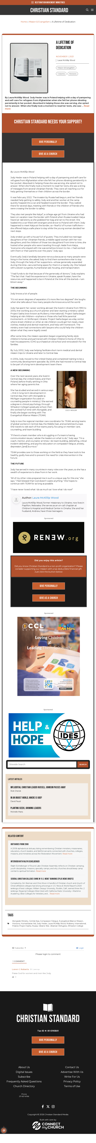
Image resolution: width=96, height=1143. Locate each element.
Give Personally (48, 142)
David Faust (15, 801)
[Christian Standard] (49, 10)
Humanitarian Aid (28, 923)
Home (24, 22)
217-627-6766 (24, 1096)
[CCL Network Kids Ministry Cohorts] (48, 656)
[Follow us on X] (48, 1106)
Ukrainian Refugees (58, 926)
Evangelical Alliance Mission (71, 921)
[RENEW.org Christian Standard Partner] (48, 537)
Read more (67, 854)
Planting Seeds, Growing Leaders (25, 808)
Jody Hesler (42, 923)
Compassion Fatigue (49, 921)
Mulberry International (76, 923)
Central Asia (34, 921)
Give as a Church (48, 154)
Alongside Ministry (20, 921)
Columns (61, 74)
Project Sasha (25, 926)
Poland (15, 926)
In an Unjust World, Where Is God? (26, 797)
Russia (35, 926)
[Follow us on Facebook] (42, 1106)
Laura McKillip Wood (45, 497)
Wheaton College (75, 926)
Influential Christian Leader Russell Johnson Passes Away (38, 787)
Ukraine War (44, 926)
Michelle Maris (16, 812)
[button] (87, 10)
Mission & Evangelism (39, 22)
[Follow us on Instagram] (53, 1106)
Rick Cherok (15, 791)
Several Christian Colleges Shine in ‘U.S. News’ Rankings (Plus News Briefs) (42, 878)
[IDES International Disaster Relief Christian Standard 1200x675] (48, 735)
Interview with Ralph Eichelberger (25, 861)
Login (81, 948)
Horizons (72, 74)
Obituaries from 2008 (19, 844)
